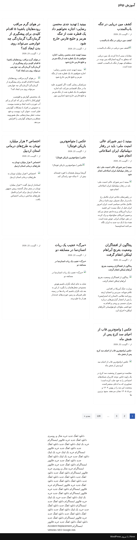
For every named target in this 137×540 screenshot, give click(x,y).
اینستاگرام (81, 505)
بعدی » (87, 416)
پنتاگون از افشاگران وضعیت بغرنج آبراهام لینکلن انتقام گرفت (117, 249)
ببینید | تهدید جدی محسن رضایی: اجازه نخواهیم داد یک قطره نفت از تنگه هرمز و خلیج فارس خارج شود (69, 33)
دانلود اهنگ (76, 481)
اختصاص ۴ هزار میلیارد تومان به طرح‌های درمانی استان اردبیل (23, 145)
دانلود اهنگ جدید (76, 436)
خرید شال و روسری (58, 436)
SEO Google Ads (66, 530)
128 (98, 416)
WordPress (115, 536)
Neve (132, 536)
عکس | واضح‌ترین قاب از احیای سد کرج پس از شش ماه (115, 334)
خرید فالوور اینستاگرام (59, 440)
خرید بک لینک (82, 444)
